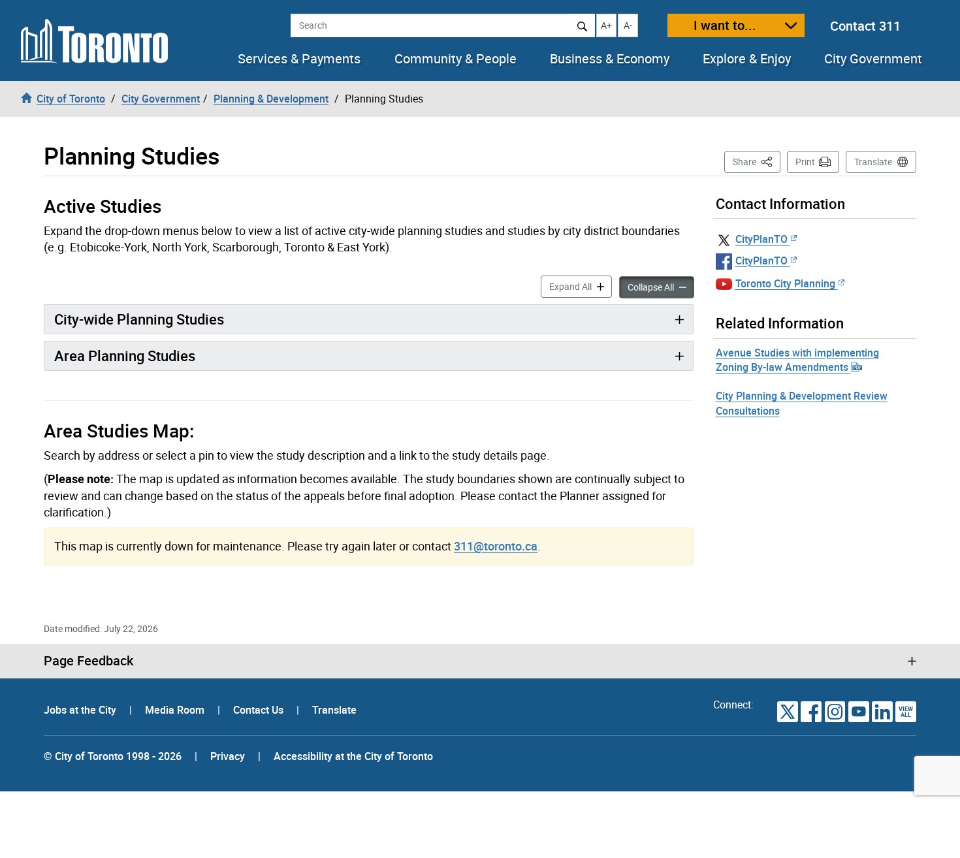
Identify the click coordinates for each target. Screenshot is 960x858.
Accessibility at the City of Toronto (353, 756)
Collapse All (661, 286)
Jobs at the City (81, 710)
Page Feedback (88, 661)
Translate (873, 161)
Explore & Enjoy (747, 59)
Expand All (580, 286)
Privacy (227, 756)
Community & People (455, 59)
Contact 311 (865, 26)
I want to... (725, 25)
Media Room (176, 710)
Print (805, 161)
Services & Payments (299, 59)
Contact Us (259, 710)
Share (756, 161)
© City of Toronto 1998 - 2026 (113, 756)
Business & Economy (609, 59)
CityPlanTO (761, 239)
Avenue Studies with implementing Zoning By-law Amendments (797, 360)
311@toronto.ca (495, 546)
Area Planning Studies (124, 355)
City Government (873, 59)
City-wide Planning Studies (139, 319)
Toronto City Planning (785, 283)
